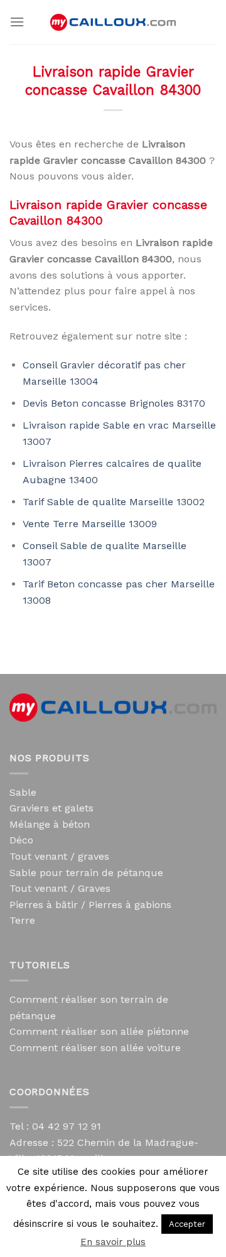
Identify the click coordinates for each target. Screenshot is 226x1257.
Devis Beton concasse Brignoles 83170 (114, 403)
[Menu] (16, 21)
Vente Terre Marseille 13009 (90, 524)
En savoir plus (113, 1242)
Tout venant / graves (59, 856)
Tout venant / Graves (59, 888)
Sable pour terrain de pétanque (86, 873)
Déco (21, 840)
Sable (22, 792)
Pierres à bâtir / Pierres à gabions (90, 905)
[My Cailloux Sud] (113, 22)
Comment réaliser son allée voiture (95, 1048)
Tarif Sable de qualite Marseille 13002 (114, 502)
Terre (22, 920)
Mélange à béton (49, 824)
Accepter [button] (187, 1224)
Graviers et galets (51, 808)
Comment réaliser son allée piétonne (99, 1031)
